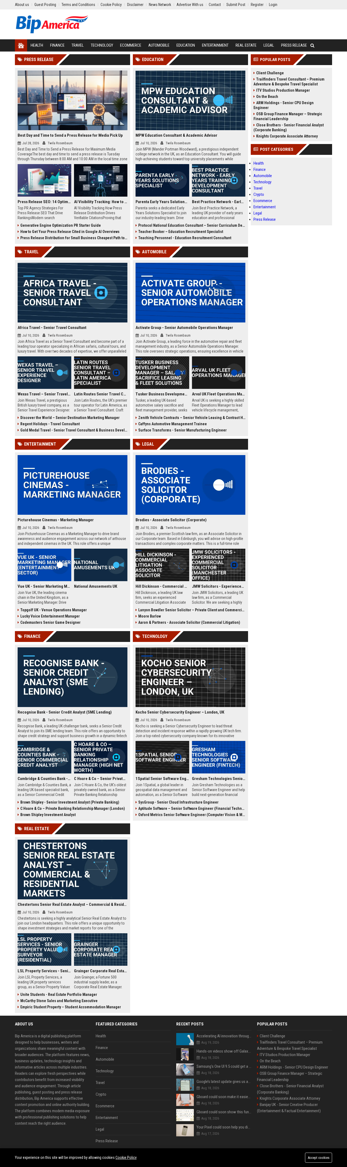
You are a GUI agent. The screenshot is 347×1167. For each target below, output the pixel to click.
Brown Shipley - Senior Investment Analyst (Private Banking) (69, 802)
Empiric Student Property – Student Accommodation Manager (70, 1007)
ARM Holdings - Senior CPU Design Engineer (283, 105)
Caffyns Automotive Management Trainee (172, 424)
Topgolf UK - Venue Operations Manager (53, 610)
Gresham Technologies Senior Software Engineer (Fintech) (219, 778)
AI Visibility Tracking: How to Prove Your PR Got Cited (101, 201)
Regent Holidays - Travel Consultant (50, 424)
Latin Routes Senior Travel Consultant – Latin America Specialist (101, 394)
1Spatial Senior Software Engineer (162, 778)
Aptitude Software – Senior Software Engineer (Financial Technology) (191, 808)
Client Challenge (270, 73)
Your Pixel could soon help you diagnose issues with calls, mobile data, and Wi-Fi (224, 1127)
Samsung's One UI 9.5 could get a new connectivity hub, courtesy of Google (224, 1066)
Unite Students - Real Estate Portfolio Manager (58, 994)
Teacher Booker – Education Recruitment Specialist (180, 231)
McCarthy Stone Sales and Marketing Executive (59, 1001)
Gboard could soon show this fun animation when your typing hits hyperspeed (224, 1112)
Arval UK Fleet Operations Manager (219, 394)
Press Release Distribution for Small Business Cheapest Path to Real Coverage (73, 238)
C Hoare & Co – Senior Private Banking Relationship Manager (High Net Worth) (101, 778)
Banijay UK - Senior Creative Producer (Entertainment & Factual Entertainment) (289, 1107)
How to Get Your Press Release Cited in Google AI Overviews (70, 231)
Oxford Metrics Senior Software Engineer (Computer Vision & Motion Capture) (191, 815)
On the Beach (267, 96)
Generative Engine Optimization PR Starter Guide (60, 225)
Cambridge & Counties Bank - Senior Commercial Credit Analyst (44, 778)
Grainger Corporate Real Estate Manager (101, 970)
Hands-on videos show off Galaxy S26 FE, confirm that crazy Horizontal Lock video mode (224, 1051)
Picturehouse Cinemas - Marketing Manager (56, 519)
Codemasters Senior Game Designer (50, 622)
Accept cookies (318, 1158)
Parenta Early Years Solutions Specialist (162, 201)
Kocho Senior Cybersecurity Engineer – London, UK (180, 712)
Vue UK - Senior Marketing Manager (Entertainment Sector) (44, 586)
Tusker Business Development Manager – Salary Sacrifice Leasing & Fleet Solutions (162, 394)
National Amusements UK (95, 586)
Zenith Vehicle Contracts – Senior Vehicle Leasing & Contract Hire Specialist (191, 417)
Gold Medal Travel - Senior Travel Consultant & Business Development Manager (73, 430)
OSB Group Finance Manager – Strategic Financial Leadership (287, 116)
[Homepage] (21, 45)
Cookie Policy (126, 1157)
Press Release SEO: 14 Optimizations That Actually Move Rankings (44, 201)
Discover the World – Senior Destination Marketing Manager (70, 417)
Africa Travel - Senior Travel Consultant (52, 327)
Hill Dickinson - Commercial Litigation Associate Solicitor (162, 586)
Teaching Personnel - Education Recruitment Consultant (184, 238)
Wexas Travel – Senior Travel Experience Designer (44, 394)
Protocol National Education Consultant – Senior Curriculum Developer (191, 225)
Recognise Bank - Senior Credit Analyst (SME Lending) (65, 712)
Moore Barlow (149, 616)
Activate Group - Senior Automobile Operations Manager (184, 327)
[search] (312, 45)
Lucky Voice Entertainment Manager (50, 616)
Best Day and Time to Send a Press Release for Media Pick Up (70, 135)
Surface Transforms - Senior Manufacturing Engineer (182, 430)
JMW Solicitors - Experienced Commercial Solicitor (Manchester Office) (219, 586)
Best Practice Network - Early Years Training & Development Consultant (219, 201)
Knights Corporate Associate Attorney (287, 136)
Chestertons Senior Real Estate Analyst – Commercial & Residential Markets (72, 904)
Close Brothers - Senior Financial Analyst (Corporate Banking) (288, 127)
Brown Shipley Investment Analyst (48, 815)
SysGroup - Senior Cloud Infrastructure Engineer (178, 802)
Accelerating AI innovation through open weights (224, 1036)
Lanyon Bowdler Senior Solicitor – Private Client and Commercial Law (191, 610)
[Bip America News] (52, 24)
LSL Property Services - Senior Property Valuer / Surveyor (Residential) (44, 970)
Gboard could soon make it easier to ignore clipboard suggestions (224, 1096)
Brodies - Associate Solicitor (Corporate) (171, 519)
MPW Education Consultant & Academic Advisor (176, 135)
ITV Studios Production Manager (283, 90)
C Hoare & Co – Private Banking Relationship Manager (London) (72, 808)
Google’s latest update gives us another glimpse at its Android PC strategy (224, 1081)
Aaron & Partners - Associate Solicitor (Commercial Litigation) (189, 622)
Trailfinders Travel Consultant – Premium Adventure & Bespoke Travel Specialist (288, 81)
